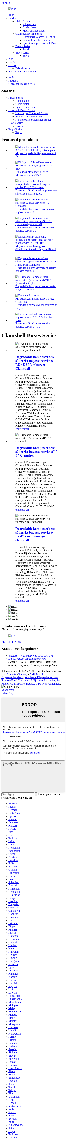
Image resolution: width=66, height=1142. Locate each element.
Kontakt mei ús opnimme (22, 71)
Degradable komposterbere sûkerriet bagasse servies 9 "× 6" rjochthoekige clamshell (35, 534)
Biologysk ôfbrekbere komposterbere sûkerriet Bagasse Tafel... (36, 192)
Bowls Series (22, 46)
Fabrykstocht (22, 68)
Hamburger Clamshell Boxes (39, 36)
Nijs (10, 58)
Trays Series (22, 52)
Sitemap (22, 674)
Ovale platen (30, 27)
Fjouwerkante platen (34, 30)
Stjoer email (8, 689)
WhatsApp (7, 693)
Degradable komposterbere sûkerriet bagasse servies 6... (35, 269)
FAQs (11, 62)
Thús (11, 14)
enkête (19, 428)
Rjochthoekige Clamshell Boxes (40, 43)
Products (13, 17)
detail (26, 428)
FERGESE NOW (11, 641)
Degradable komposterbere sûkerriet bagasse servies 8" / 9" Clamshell (36, 451)
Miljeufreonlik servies (43, 680)
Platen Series (22, 21)
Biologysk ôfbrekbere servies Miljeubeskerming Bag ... (31, 173)
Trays (26, 55)
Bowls (26, 49)
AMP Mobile (36, 674)
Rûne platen (29, 24)
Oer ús (12, 65)
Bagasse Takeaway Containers (43, 683)
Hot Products (8, 674)
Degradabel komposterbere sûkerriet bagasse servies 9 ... (35, 229)
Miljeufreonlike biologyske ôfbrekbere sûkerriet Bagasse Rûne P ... (35, 249)
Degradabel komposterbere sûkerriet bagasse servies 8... (35, 210)
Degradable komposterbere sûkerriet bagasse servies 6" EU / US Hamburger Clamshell (35, 362)
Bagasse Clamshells (12, 677)
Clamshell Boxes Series (28, 33)
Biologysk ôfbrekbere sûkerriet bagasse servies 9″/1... (32, 325)
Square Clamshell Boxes (36, 40)
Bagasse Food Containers (15, 680)
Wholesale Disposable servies (41, 677)
